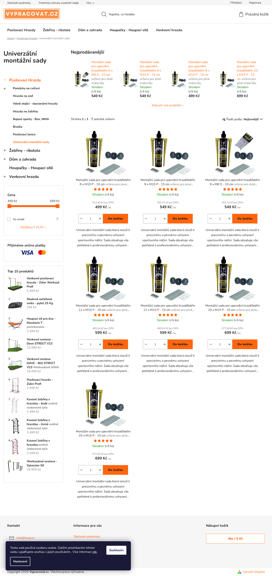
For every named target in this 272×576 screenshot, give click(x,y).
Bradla (17, 127)
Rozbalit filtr (32, 227)
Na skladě (35, 219)
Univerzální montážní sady (31, 142)
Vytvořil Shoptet (254, 572)
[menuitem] (21, 30)
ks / (235, 539)
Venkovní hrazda (24, 176)
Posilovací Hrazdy (25, 80)
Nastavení (20, 561)
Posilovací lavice (24, 134)
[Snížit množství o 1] (81, 218)
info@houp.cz (26, 538)
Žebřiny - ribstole (24, 150)
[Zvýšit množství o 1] (100, 218)
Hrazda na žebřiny (25, 111)
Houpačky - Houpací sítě (31, 167)
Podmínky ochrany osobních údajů (59, 3)
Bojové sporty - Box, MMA (31, 119)
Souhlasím (116, 550)
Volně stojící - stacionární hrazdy (35, 104)
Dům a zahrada (22, 159)
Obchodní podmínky (19, 3)
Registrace (255, 2)
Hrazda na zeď (23, 96)
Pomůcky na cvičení (26, 88)
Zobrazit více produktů (166, 105)
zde (94, 552)
